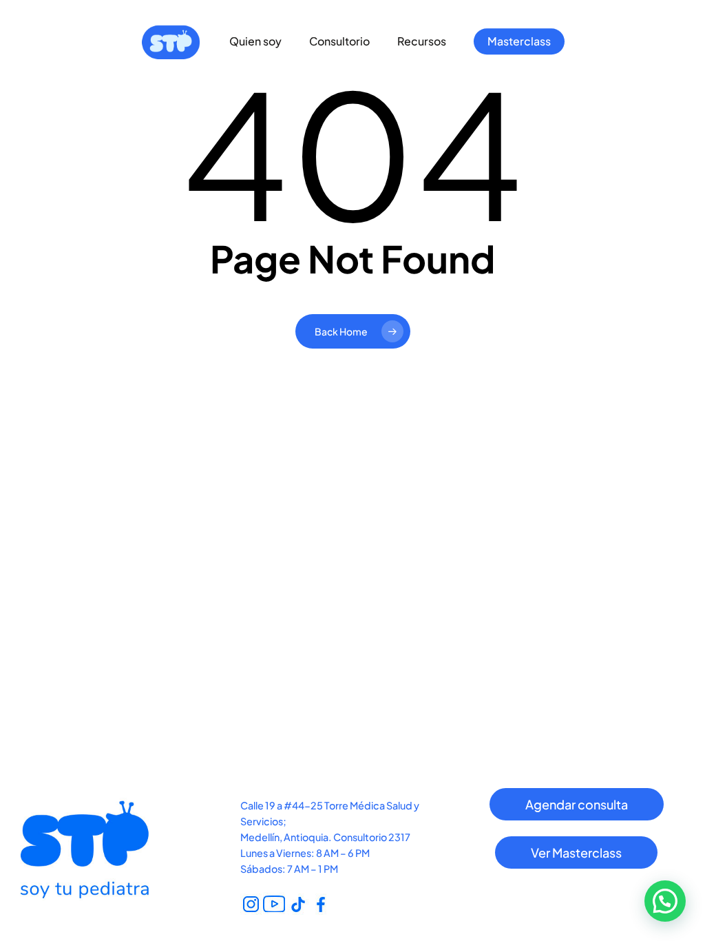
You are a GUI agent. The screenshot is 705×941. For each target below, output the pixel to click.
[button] (576, 804)
